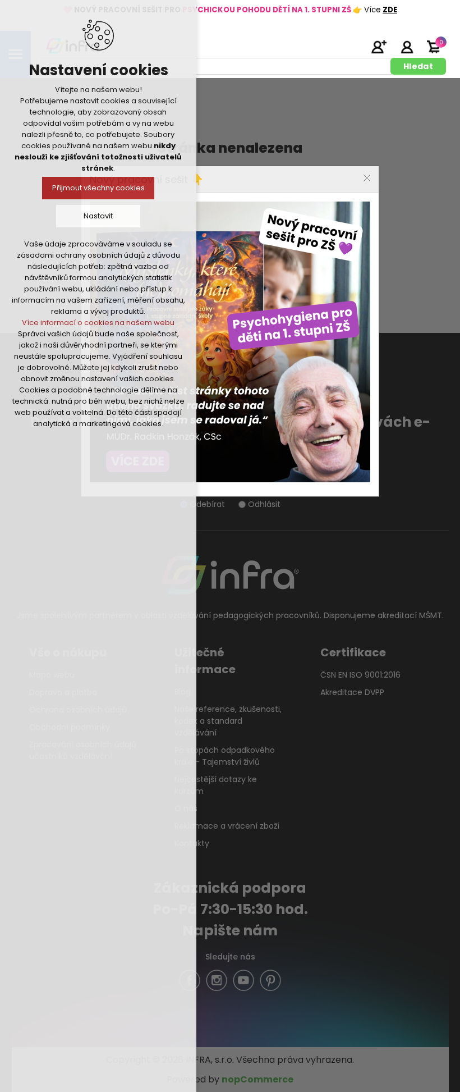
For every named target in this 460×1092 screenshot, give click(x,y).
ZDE (390, 9)
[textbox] (215, 66)
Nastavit (98, 216)
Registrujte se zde (378, 46)
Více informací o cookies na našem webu (98, 322)
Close (367, 178)
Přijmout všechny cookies (98, 187)
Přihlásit (406, 46)
